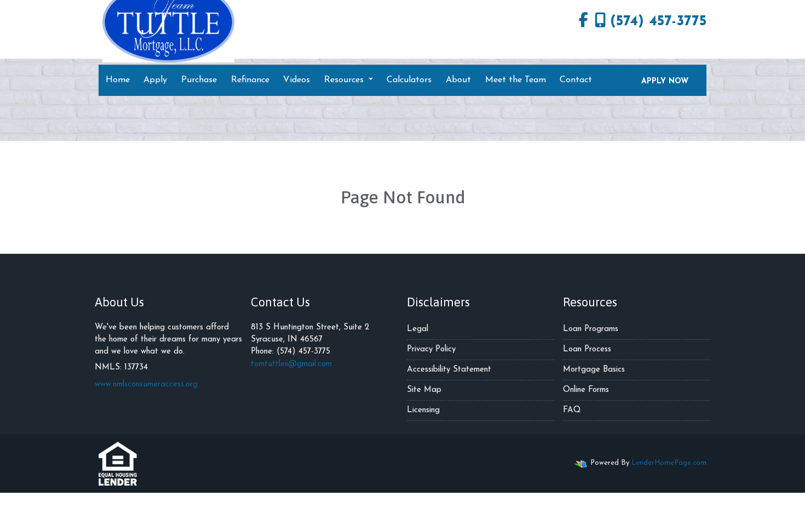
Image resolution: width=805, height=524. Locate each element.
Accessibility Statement (449, 370)
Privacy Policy (431, 349)
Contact (576, 80)
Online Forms (586, 390)
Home (118, 80)
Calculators (409, 80)
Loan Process (587, 349)
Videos (296, 80)
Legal (417, 329)
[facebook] (583, 22)
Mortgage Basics (594, 370)
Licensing (423, 410)
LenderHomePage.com (668, 462)
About (458, 80)
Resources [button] (345, 80)
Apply (155, 80)
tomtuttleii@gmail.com (291, 364)
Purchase (199, 80)
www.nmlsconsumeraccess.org (146, 384)
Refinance (250, 80)
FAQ (571, 410)
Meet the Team (515, 80)
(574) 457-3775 (658, 21)
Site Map (424, 390)
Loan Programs (590, 329)
